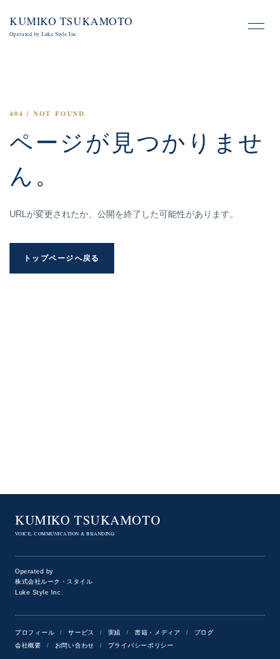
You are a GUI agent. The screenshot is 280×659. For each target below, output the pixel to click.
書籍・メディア (158, 632)
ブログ (204, 632)
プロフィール (34, 632)
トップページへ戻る (62, 258)
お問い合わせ (74, 645)
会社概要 (28, 645)
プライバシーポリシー (141, 645)
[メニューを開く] (256, 26)
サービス (81, 632)
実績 (114, 632)
